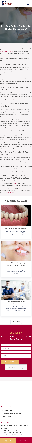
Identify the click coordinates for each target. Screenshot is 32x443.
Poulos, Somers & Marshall (6, 51)
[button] (28, 4)
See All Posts (16, 321)
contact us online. (10, 192)
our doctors (15, 183)
